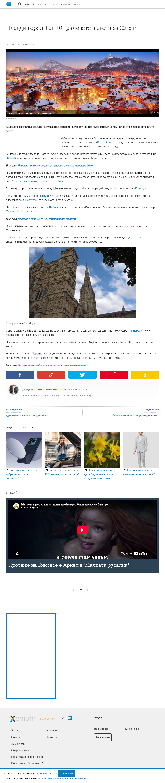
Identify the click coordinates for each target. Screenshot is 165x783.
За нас (15, 730)
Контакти (52, 737)
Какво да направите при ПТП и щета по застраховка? (62, 472)
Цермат (44, 195)
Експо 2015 (141, 188)
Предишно (14, 409)
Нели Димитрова (48, 389)
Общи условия (46, 778)
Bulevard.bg (101, 728)
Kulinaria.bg (132, 728)
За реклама (18, 743)
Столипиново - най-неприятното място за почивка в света (51, 365)
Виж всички (103, 737)
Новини (15, 737)
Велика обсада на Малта (21, 211)
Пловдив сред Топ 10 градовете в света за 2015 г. (61, 4)
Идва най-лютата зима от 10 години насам (27, 415)
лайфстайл (29, 4)
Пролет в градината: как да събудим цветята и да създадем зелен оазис (100, 474)
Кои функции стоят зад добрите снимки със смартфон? (21, 474)
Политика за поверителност (72, 778)
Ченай (71, 342)
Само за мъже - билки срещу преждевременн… (135, 415)
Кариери (52, 730)
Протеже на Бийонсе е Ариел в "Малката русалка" (68, 565)
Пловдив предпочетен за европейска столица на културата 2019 (55, 165)
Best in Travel (104, 142)
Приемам (67, 773)
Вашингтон (12, 158)
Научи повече (47, 773)
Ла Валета (55, 207)
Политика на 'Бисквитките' (27, 763)
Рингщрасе (135, 330)
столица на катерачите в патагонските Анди (38, 181)
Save (115, 372)
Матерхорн (31, 200)
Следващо (151, 409)
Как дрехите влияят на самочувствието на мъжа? (139, 472)
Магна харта (136, 237)
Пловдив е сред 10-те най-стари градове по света (47, 219)
